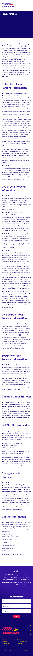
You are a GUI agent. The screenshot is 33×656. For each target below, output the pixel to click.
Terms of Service (14, 651)
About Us (19, 640)
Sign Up (16, 616)
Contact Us (20, 644)
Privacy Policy (5, 651)
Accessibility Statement (25, 651)
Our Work (4, 642)
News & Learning (6, 644)
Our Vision (4, 640)
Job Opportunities (22, 642)
